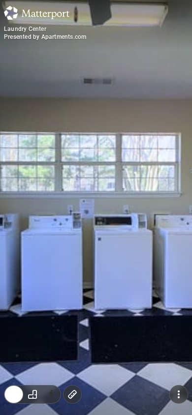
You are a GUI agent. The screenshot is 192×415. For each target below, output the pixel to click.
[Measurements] (72, 394)
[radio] (13, 394)
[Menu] (178, 394)
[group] (32, 394)
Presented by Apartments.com (45, 36)
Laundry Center (25, 29)
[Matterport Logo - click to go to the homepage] (36, 13)
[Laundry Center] (96, 207)
